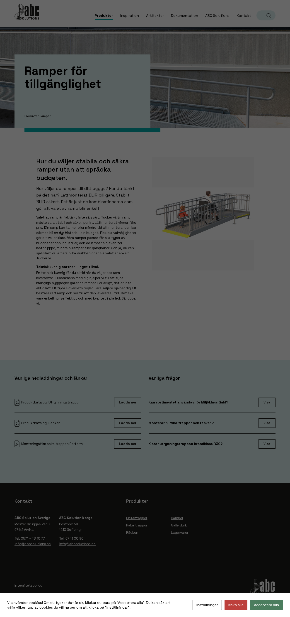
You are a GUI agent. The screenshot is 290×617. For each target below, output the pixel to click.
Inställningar (207, 604)
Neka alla (236, 604)
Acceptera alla (266, 604)
